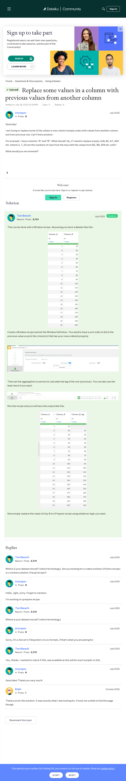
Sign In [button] (53, 197)
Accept (56, 775)
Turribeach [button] (24, 215)
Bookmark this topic (21, 720)
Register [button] (72, 197)
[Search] (103, 9)
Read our (102, 768)
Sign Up (19, 58)
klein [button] (18, 689)
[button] (120, 29)
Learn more (18, 66)
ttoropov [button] (20, 112)
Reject (72, 775)
